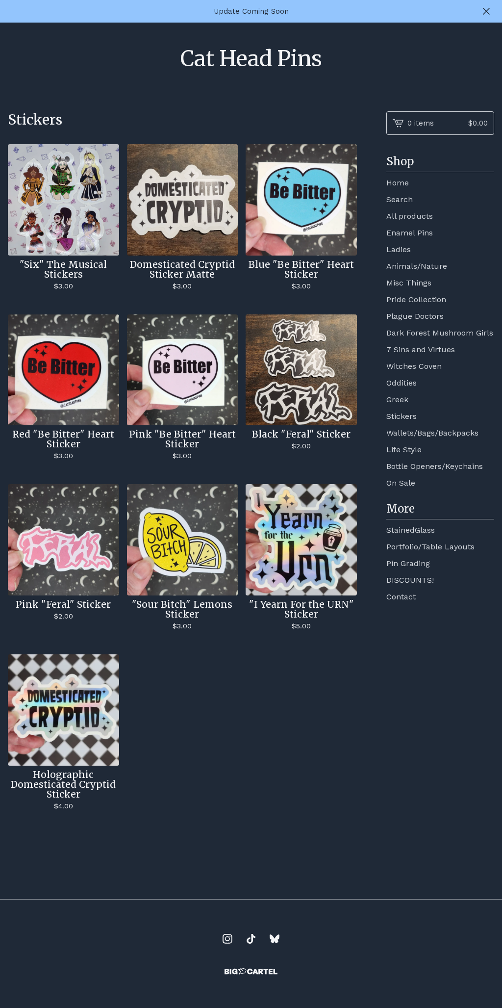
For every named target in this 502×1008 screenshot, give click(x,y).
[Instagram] (227, 939)
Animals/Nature (416, 266)
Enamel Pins (409, 232)
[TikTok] (251, 939)
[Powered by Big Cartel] (251, 971)
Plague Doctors (415, 316)
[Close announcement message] (486, 11)
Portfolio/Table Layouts (430, 546)
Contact (401, 596)
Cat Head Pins (251, 59)
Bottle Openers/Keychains (434, 466)
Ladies (398, 249)
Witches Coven (414, 366)
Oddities (401, 383)
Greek (397, 399)
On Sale (400, 483)
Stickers (401, 416)
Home (397, 182)
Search (399, 199)
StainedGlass (410, 530)
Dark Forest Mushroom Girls (439, 332)
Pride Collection (416, 299)
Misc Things (408, 282)
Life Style (404, 449)
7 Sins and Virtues (420, 349)
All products (409, 216)
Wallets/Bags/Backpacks (432, 433)
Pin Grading (408, 563)
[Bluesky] (274, 939)
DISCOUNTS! (410, 580)
